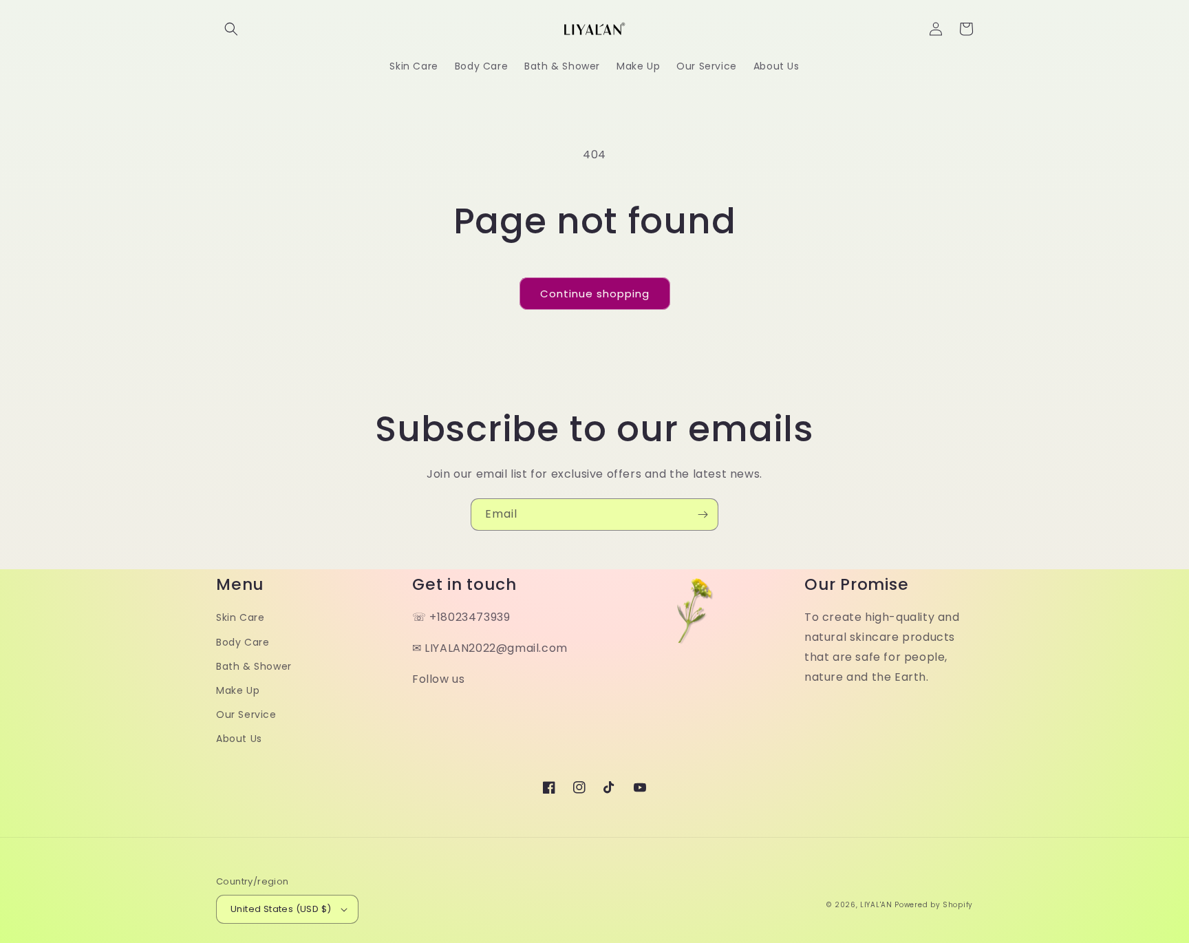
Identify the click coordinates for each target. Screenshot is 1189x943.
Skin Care (240, 617)
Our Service (246, 714)
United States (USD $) (281, 908)
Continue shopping (595, 293)
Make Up (237, 690)
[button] (231, 29)
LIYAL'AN (876, 905)
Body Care (242, 642)
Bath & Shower (254, 666)
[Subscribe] (702, 514)
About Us (239, 738)
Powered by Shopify (934, 905)
